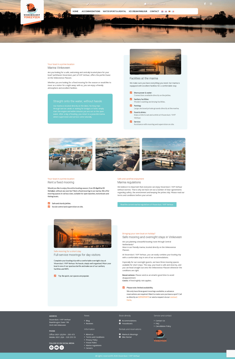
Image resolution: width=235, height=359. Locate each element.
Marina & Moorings (130, 334)
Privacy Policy (91, 340)
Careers (89, 348)
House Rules (91, 342)
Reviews (89, 323)
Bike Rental (126, 337)
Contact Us (160, 320)
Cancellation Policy (163, 326)
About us (89, 334)
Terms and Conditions (95, 337)
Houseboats (127, 323)
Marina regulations (93, 345)
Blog (88, 320)
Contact (154, 11)
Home (75, 11)
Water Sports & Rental (114, 11)
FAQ (157, 323)
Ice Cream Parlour (138, 11)
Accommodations (91, 11)
